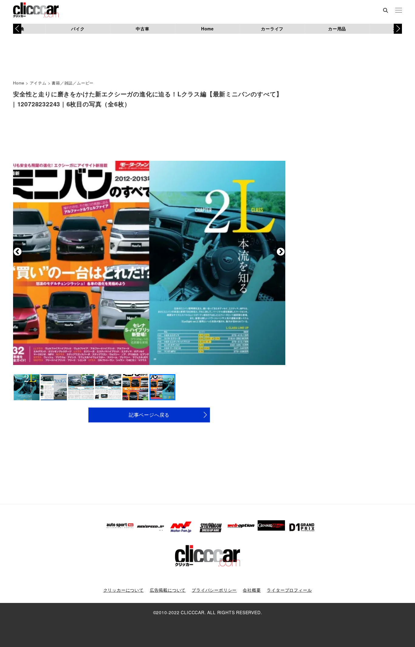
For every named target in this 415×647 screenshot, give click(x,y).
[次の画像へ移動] (280, 252)
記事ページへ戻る (149, 414)
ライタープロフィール (289, 590)
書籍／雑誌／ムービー (73, 83)
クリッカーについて (123, 590)
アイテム (38, 83)
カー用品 (337, 29)
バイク (77, 29)
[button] (398, 28)
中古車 (142, 29)
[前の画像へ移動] (17, 252)
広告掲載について (168, 590)
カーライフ (272, 29)
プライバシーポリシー (214, 590)
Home (207, 29)
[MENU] (398, 10)
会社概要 (252, 590)
